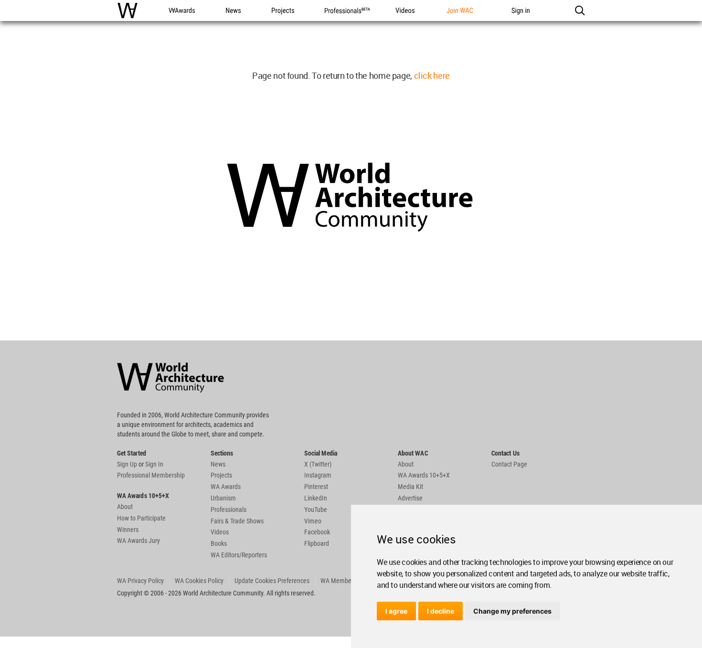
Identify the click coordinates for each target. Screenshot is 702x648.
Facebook (317, 532)
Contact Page (509, 464)
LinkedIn (315, 498)
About (125, 506)
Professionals (228, 509)
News (218, 464)
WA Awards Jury (138, 540)
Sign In (154, 464)
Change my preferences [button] (512, 611)
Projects (221, 475)
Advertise (410, 498)
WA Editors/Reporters (239, 555)
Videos (220, 532)
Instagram (317, 475)
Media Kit (410, 486)
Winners (127, 529)
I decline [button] (440, 611)
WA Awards (226, 486)
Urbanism (223, 498)
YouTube (315, 509)
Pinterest (316, 486)
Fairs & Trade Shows (237, 521)
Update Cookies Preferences (271, 580)
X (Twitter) (317, 464)
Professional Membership (151, 475)
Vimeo (312, 521)
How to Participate (141, 518)
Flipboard (316, 543)
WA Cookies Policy (199, 580)
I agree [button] (396, 611)
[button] (579, 10)
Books (219, 543)
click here (432, 75)
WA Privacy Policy (140, 580)
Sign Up (127, 464)
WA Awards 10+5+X (424, 475)
